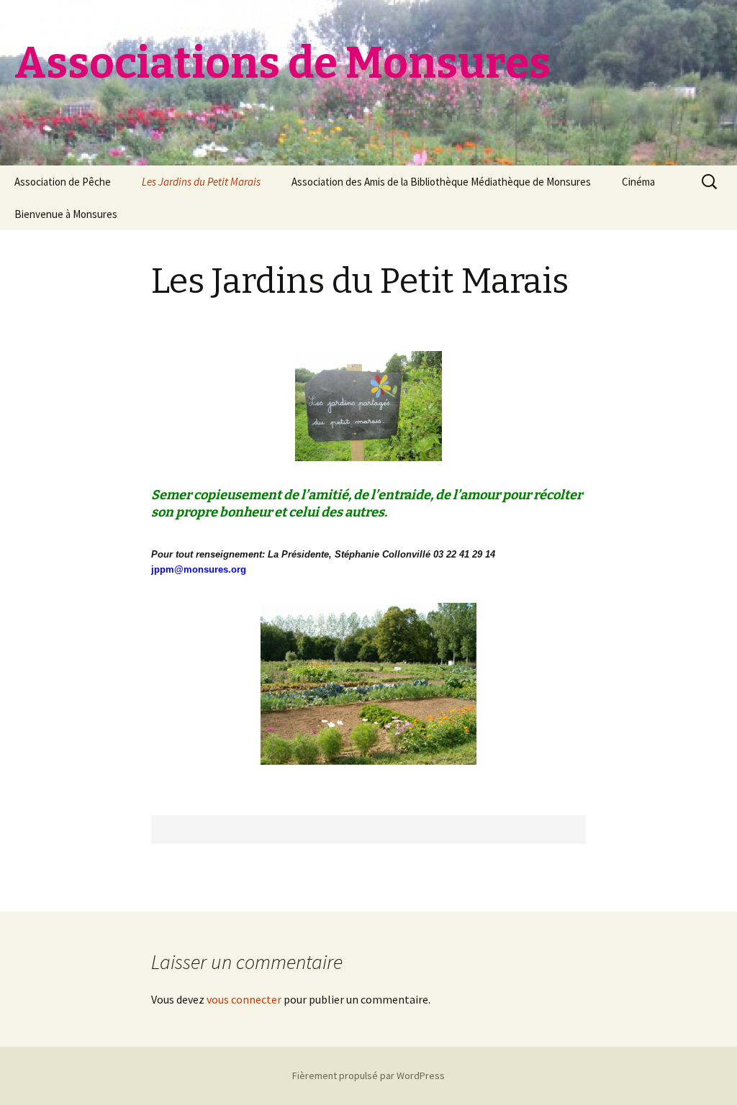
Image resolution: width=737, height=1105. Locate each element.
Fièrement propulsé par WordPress (368, 1075)
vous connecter (244, 999)
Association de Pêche (62, 181)
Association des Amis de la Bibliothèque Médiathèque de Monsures (441, 181)
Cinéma (638, 181)
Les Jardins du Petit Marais (201, 181)
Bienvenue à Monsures (65, 214)
